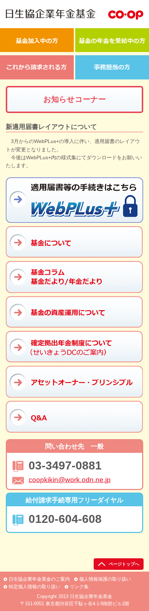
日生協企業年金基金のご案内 (39, 579)
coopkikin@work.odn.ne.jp (70, 480)
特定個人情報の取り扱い (34, 586)
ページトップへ (124, 564)
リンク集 (79, 586)
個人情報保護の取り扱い (105, 579)
